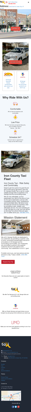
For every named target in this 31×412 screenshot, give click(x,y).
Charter (3, 367)
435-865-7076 (15, 62)
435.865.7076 (24, 212)
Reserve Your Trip (8, 262)
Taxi (2, 366)
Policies (3, 380)
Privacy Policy (4, 377)
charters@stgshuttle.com (12, 352)
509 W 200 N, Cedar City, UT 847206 (18, 358)
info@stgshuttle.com (7, 350)
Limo (2, 369)
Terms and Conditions (6, 379)
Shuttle (3, 364)
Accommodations (5, 370)
